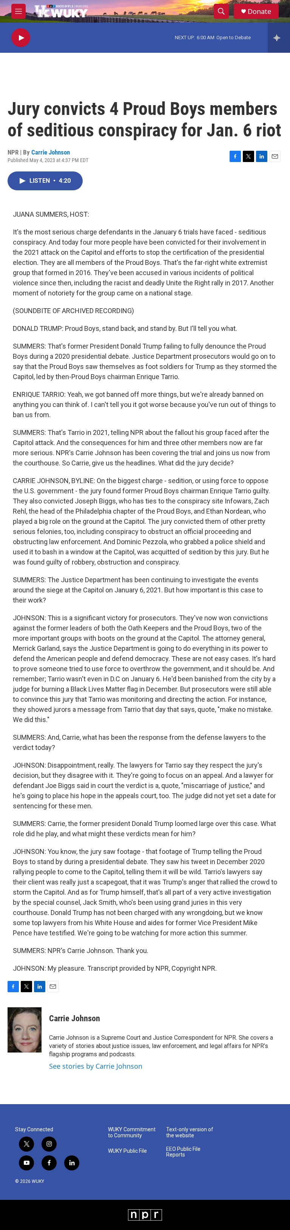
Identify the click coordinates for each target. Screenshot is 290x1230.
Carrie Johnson (50, 152)
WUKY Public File (127, 1151)
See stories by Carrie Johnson (95, 1066)
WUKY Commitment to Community (132, 1132)
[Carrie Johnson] (25, 1030)
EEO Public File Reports (183, 1152)
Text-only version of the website (189, 1132)
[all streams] (279, 38)
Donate (259, 11)
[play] (21, 38)
